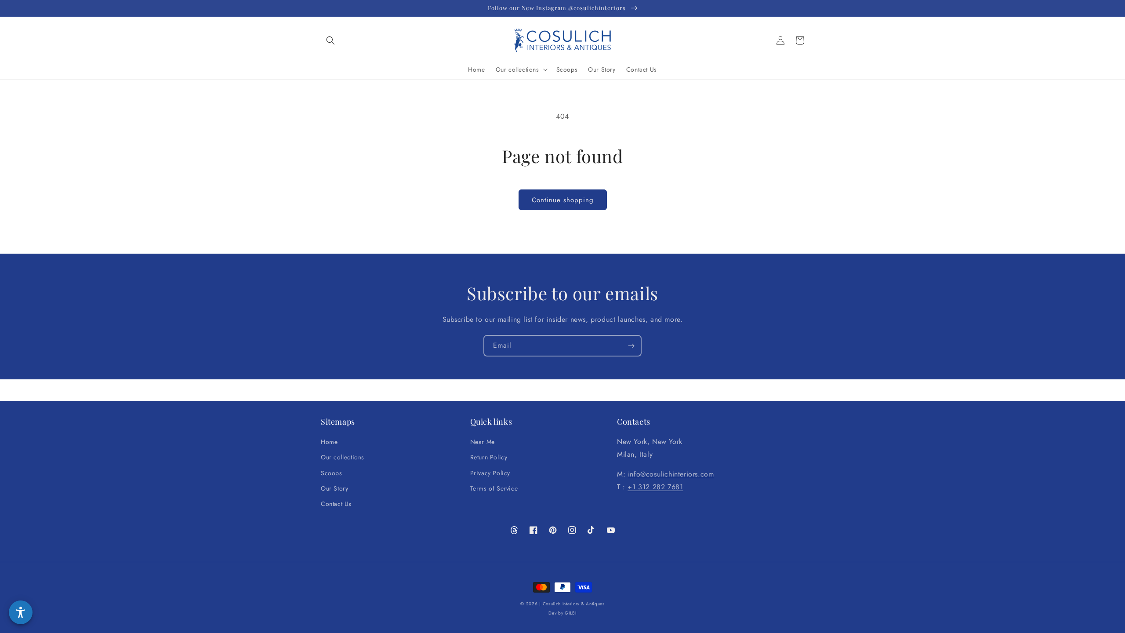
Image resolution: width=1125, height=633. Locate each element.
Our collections (342, 457)
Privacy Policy (490, 473)
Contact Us (336, 503)
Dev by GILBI (562, 613)
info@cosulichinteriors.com (671, 474)
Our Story (334, 488)
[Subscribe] (631, 346)
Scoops (331, 473)
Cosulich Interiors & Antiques (574, 603)
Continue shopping (563, 200)
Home (329, 441)
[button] (330, 40)
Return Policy (489, 457)
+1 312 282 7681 (655, 487)
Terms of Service (494, 488)
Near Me (482, 441)
